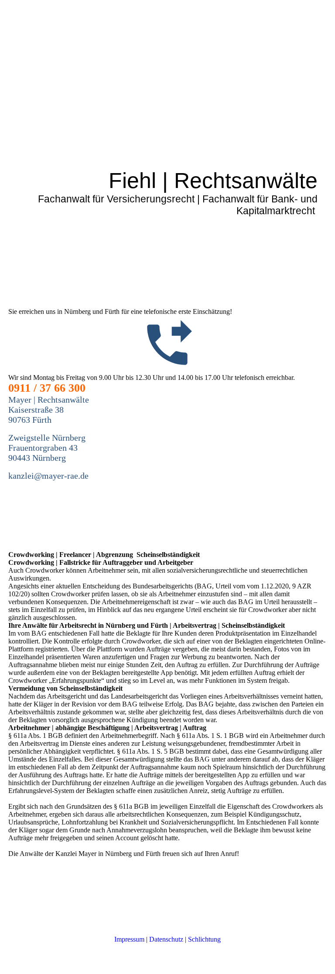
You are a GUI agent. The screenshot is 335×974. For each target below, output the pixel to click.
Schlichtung (204, 939)
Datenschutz (166, 939)
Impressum (129, 939)
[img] (167, 156)
